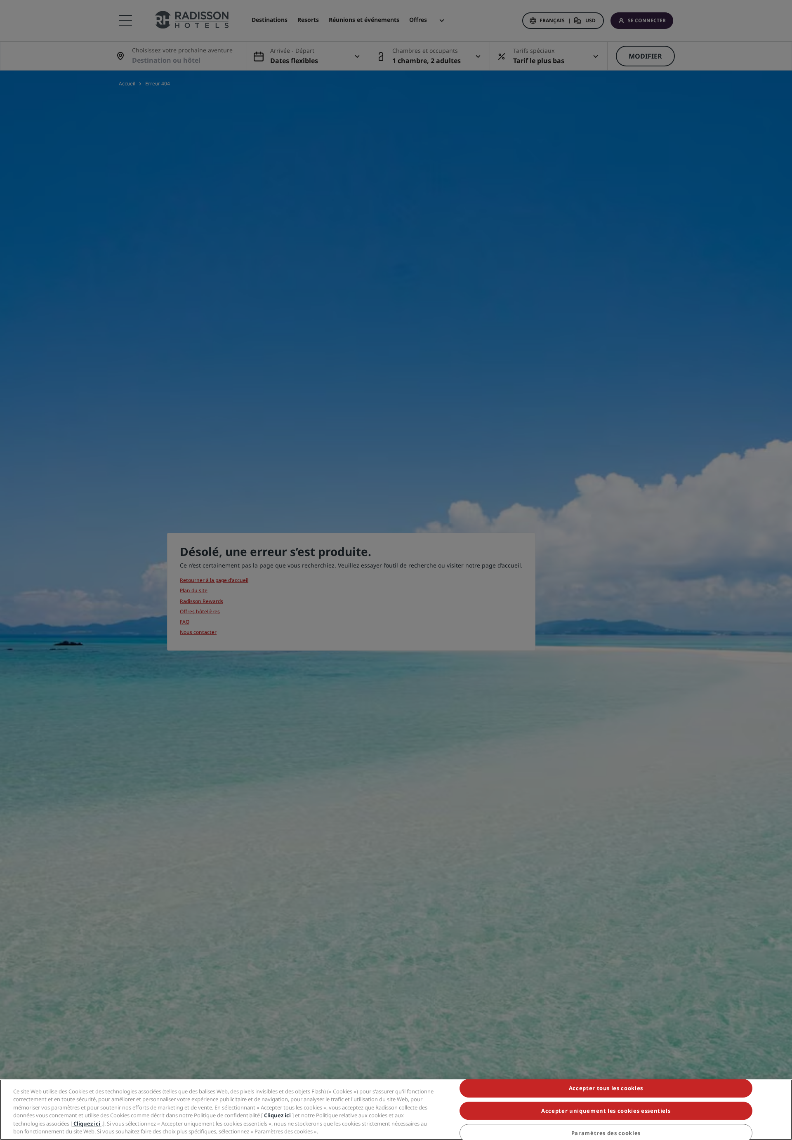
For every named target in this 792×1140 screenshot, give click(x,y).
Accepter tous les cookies (606, 1088)
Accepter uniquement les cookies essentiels (605, 1110)
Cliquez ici (277, 1115)
